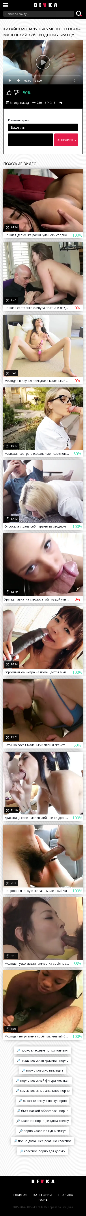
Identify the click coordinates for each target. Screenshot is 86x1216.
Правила (65, 1195)
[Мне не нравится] (17, 93)
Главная (20, 1195)
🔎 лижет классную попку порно (42, 1101)
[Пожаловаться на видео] (61, 102)
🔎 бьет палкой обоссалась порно (43, 1111)
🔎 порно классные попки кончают (42, 1050)
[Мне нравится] (8, 93)
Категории (42, 1195)
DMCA (43, 1200)
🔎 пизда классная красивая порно (42, 1060)
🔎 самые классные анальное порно (42, 1090)
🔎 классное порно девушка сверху (42, 1121)
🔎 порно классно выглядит (42, 1070)
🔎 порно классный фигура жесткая (42, 1080)
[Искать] (79, 14)
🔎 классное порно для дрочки (42, 1151)
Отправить (66, 140)
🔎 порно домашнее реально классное (42, 1141)
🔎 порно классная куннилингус (42, 1131)
